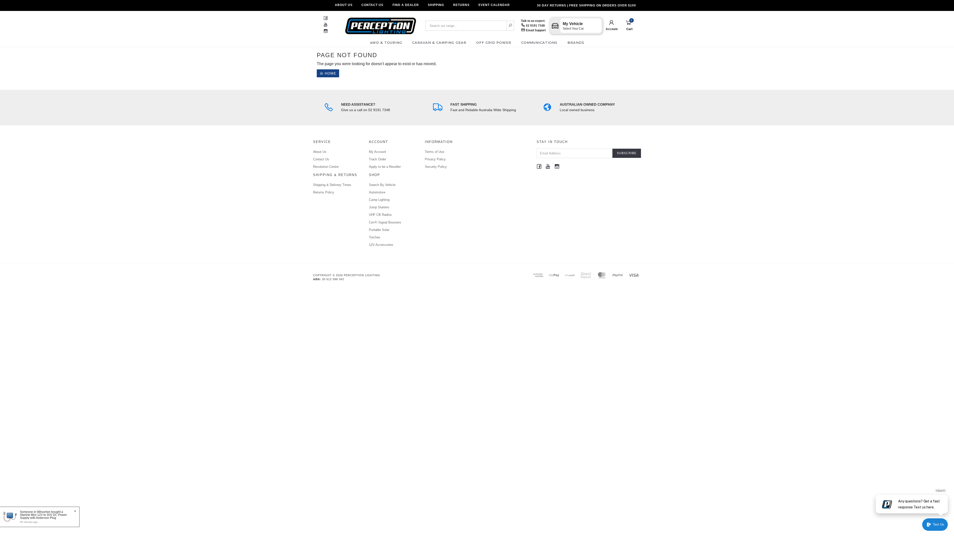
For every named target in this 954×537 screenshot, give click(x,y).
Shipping (436, 5)
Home (329, 73)
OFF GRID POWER (493, 43)
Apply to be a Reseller (385, 167)
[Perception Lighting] (380, 24)
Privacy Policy (435, 159)
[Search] (510, 26)
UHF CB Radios (380, 215)
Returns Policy (323, 192)
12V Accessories (381, 245)
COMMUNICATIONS (539, 43)
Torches (374, 237)
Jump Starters (379, 207)
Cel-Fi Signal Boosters (385, 222)
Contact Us (372, 5)
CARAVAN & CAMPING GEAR (439, 43)
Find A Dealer (406, 5)
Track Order (377, 159)
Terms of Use (434, 152)
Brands (575, 43)
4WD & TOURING (386, 43)
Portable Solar (379, 230)
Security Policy (436, 167)
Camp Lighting (379, 200)
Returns (461, 5)
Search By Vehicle (382, 185)
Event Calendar (494, 5)
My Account (377, 152)
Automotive (377, 192)
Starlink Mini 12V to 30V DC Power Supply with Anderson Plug (43, 516)
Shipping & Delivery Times (332, 185)
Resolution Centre (326, 167)
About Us (344, 5)
